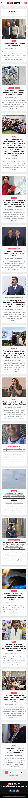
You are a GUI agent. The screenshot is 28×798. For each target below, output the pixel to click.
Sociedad (14, 197)
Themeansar (22, 796)
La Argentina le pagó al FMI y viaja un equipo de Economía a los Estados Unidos (14, 92)
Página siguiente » (14, 775)
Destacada (11, 87)
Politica (14, 41)
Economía (17, 87)
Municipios (14, 692)
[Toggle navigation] (2, 3)
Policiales (11, 446)
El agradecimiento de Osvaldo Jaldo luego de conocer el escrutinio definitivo (14, 750)
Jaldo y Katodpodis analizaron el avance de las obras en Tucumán (14, 253)
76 (17, 772)
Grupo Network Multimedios (14, 786)
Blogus (15, 796)
